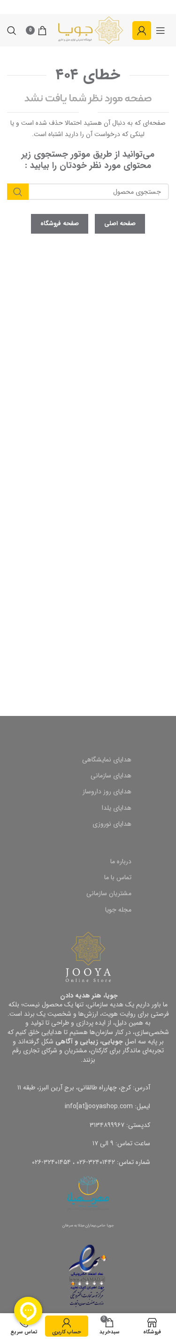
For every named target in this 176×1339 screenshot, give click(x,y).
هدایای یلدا (116, 808)
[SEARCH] (18, 191)
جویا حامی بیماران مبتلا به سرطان (88, 1225)
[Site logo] (90, 30)
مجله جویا (118, 910)
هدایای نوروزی (111, 824)
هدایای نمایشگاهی (106, 759)
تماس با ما (117, 877)
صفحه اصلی (120, 223)
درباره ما (120, 861)
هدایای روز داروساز (107, 791)
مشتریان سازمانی (108, 893)
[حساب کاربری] (141, 30)
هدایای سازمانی (111, 775)
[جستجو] (11, 30)
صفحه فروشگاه (59, 223)
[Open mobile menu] (160, 30)
